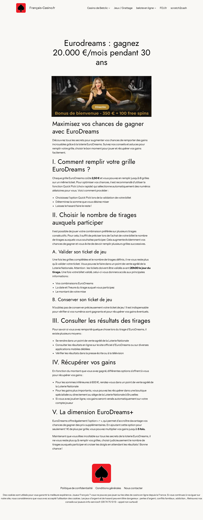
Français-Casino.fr (42, 8)
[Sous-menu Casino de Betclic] (109, 8)
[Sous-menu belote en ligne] (155, 8)
